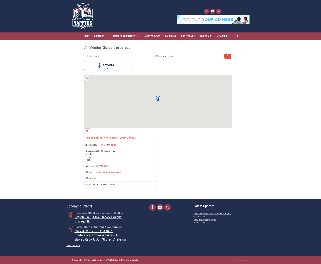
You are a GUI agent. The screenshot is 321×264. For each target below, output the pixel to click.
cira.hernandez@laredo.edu (108, 172)
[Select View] (87, 130)
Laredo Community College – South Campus (111, 138)
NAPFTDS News (152, 36)
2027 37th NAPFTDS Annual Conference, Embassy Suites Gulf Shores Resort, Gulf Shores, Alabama (100, 235)
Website (92, 178)
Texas (113, 144)
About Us (99, 36)
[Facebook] (206, 11)
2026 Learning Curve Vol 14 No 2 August (212, 213)
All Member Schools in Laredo (107, 47)
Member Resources (124, 36)
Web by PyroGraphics (242, 260)
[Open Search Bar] (237, 36)
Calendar (170, 36)
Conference (188, 36)
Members (222, 36)
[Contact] (212, 11)
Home (86, 36)
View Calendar (73, 245)
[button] (158, 99)
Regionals (206, 36)
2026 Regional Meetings (204, 219)
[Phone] (218, 11)
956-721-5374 (102, 166)
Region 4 (108, 65)
